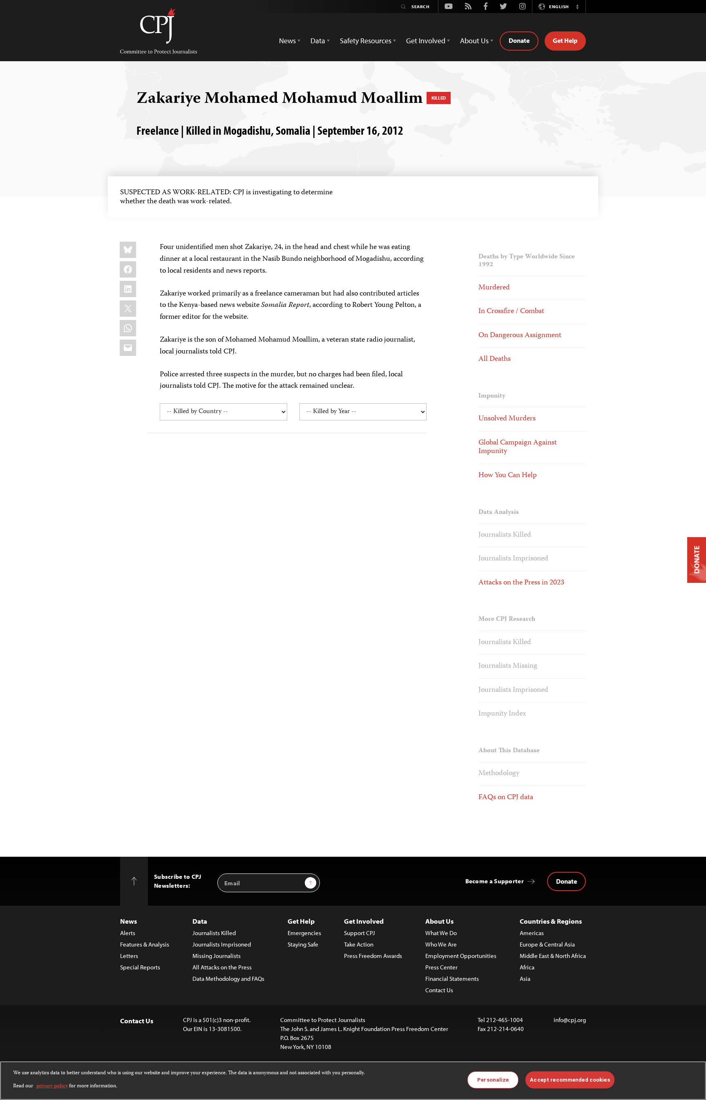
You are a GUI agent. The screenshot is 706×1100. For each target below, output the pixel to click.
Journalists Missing (507, 666)
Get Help (565, 40)
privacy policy (52, 1086)
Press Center (441, 967)
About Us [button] (474, 40)
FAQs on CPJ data (505, 797)
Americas (532, 933)
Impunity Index (502, 714)
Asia (525, 978)
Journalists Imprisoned (513, 559)
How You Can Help (507, 475)
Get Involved (364, 921)
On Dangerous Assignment (519, 335)
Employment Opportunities (460, 956)
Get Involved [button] (425, 40)
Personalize (493, 1080)
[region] (353, 1080)
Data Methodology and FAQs (228, 978)
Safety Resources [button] (365, 40)
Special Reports (140, 967)
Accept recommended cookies (570, 1080)
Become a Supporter (494, 881)
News (128, 921)
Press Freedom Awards (373, 956)
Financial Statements (452, 978)
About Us (439, 921)
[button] (577, 6)
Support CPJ (359, 933)
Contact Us (439, 990)
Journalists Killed (504, 535)
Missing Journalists (216, 956)
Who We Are (441, 944)
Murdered (494, 288)
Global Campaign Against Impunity (517, 447)
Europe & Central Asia (547, 944)
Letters (129, 956)
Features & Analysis (144, 944)
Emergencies (304, 933)
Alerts (127, 933)
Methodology (498, 773)
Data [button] (318, 40)
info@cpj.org (570, 1020)
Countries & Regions (551, 921)
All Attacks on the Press (222, 967)
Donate (519, 40)
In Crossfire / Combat (511, 311)
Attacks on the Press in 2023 (521, 583)
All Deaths (494, 359)
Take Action (358, 944)
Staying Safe (303, 944)
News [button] (287, 40)
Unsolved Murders (507, 419)
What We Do (441, 933)
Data (199, 921)
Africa (527, 967)
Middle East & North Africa (553, 956)
